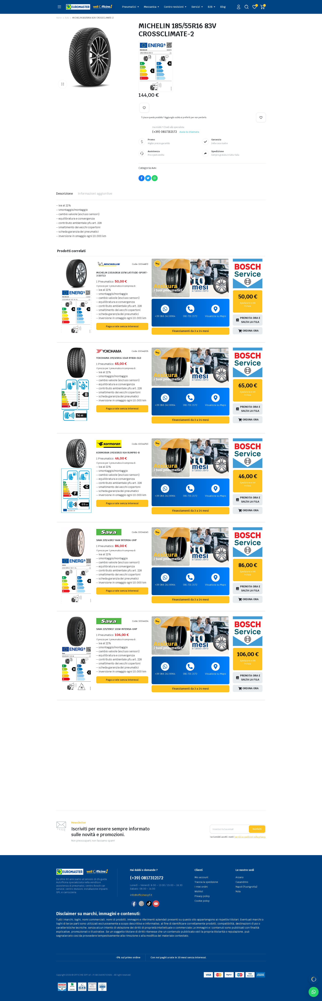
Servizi (195, 6)
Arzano (240, 877)
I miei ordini (201, 886)
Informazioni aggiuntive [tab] (95, 193)
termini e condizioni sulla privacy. (250, 837)
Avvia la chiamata (189, 131)
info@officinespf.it (141, 895)
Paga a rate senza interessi (122, 326)
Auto (67, 17)
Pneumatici (129, 6)
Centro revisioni (174, 6)
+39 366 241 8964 (165, 316)
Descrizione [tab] (64, 193)
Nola (238, 891)
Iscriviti (257, 828)
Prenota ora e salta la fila (250, 320)
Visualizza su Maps (215, 316)
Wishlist (199, 891)
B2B (210, 6)
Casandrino (242, 882)
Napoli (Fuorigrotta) (246, 886)
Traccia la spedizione (206, 882)
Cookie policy (202, 900)
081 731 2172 (190, 316)
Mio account (201, 877)
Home (59, 17)
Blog (223, 6)
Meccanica (150, 6)
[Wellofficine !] (90, 7)
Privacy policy (202, 896)
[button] (62, 84)
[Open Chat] (314, 979)
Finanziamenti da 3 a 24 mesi (190, 331)
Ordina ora (251, 330)
